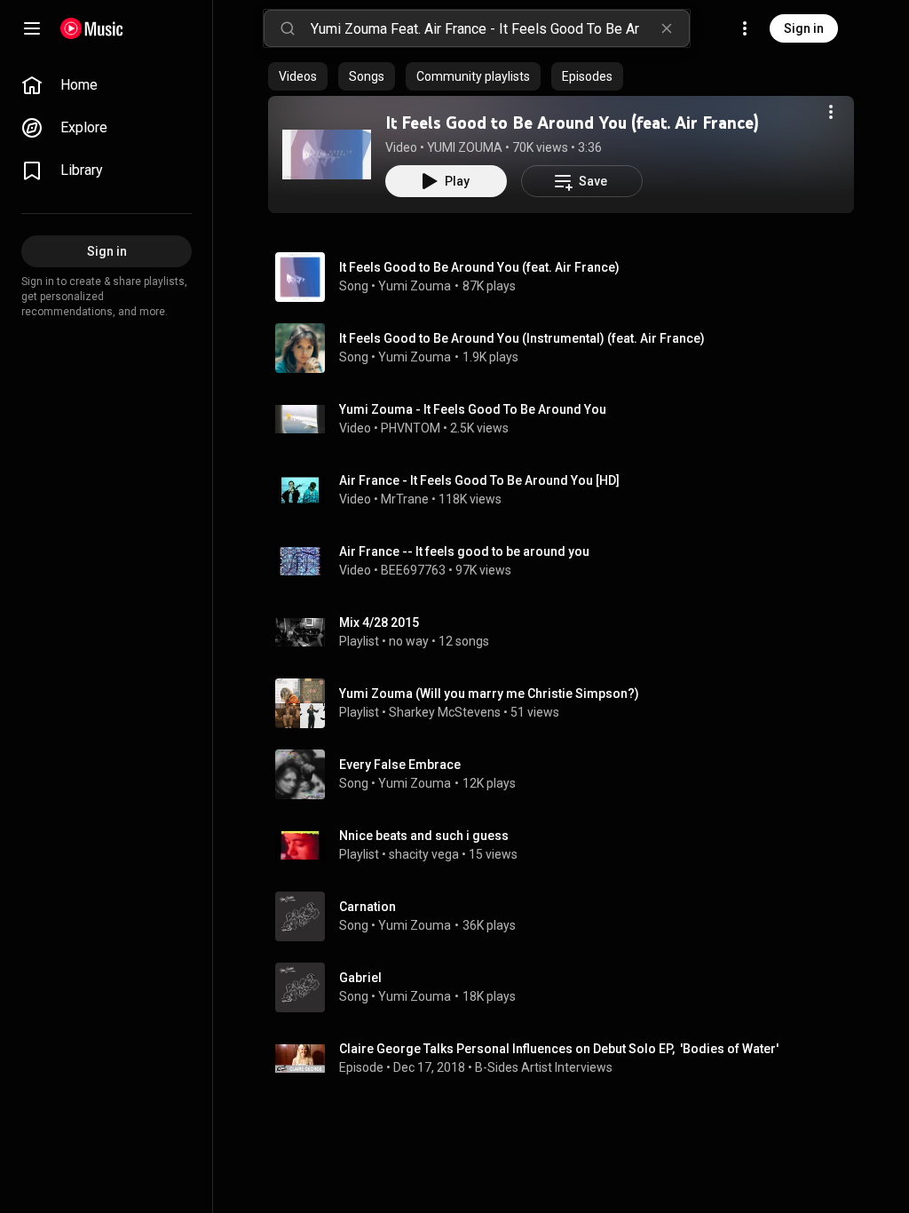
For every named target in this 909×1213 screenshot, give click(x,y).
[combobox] (500, 28)
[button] (327, 154)
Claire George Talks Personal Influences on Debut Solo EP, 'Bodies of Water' (559, 1049)
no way (409, 641)
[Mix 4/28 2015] (568, 632)
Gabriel (360, 978)
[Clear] (666, 28)
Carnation (367, 907)
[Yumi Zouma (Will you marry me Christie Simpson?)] (568, 703)
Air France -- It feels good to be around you (464, 551)
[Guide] (32, 28)
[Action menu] (831, 112)
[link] (106, 85)
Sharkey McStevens (445, 712)
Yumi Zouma (414, 286)
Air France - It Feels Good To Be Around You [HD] (479, 480)
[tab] (298, 76)
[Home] (91, 28)
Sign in (804, 28)
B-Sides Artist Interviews (544, 1067)
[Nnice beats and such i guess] (568, 845)
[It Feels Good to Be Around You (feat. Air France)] (326, 154)
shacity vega (424, 854)
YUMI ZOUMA (464, 147)
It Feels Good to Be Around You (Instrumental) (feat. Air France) (522, 338)
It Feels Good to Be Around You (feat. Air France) (572, 122)
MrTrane (405, 499)
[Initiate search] (287, 28)
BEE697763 (413, 570)
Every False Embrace (400, 764)
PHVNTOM (410, 428)
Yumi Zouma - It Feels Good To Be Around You (472, 409)
